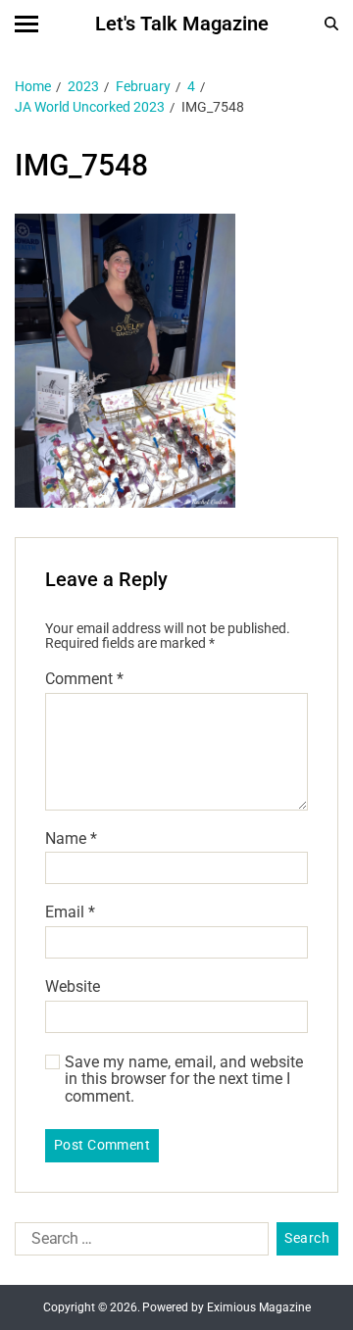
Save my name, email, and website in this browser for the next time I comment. (184, 1080)
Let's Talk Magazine (182, 23)
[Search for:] (138, 1242)
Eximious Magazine (259, 1307)
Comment (84, 679)
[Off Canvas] (26, 24)
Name (71, 839)
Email (70, 912)
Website (72, 987)
